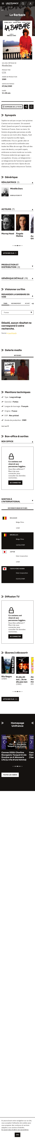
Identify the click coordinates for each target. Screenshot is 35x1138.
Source (4, 333)
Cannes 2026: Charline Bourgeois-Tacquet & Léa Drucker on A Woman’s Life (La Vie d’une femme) (13, 756)
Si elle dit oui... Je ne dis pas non (21, 679)
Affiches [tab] (17, 355)
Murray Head (7, 233)
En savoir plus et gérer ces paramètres (15, 1130)
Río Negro (6, 676)
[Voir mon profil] (30, 4)
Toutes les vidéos (10, 775)
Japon (12, 552)
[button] (26, 362)
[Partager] (26, 107)
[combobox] (17, 312)
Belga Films (20, 522)
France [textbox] (6, 312)
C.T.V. (4, 72)
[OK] (17, 1135)
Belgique (13, 518)
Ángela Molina (19, 234)
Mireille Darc (7, 65)
